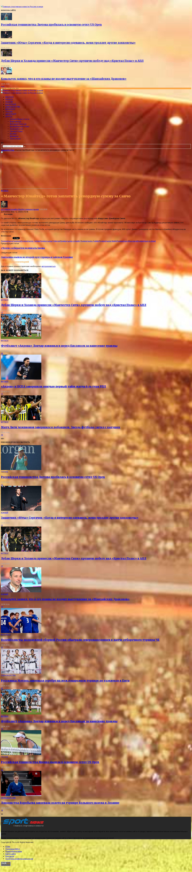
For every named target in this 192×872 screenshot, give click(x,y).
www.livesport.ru (19, 236)
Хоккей (9, 102)
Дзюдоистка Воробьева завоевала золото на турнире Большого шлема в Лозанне (60, 803)
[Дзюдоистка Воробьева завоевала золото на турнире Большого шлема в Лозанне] (21, 795)
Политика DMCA (12, 849)
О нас (7, 846)
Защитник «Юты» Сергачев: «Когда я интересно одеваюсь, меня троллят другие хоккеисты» (68, 42)
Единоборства (12, 107)
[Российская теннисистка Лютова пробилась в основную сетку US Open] (6, 19)
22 (2, 525)
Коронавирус (15, 121)
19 (2, 435)
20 (2, 647)
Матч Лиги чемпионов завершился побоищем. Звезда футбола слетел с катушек (60, 427)
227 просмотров (8, 209)
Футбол (9, 99)
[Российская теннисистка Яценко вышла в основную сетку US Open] (21, 754)
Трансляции (15, 138)
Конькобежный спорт (19, 126)
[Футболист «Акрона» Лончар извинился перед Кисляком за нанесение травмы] (21, 338)
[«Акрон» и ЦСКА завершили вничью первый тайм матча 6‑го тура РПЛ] (21, 379)
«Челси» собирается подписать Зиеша (23, 248)
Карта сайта (10, 854)
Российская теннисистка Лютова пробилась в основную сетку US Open (51, 24)
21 (2, 394)
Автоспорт (10, 114)
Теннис (9, 111)
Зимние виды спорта (19, 119)
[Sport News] (22, 6)
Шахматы (14, 136)
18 (2, 353)
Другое (8, 116)
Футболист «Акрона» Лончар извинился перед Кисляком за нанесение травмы (59, 345)
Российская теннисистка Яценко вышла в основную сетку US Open (50, 762)
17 (2, 312)
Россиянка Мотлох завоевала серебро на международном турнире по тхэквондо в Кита (65, 680)
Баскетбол (10, 104)
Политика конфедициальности (19, 858)
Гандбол (13, 133)
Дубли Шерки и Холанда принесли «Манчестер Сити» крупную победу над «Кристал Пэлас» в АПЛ (72, 60)
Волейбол (10, 109)
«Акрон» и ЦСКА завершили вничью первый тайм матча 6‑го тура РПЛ (53, 386)
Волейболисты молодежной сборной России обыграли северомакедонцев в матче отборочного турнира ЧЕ (80, 640)
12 (2, 484)
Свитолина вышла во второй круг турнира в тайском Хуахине (37, 257)
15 (2, 769)
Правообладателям (13, 851)
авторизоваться (48, 266)
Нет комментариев (30, 209)
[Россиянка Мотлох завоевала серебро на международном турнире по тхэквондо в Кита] (21, 673)
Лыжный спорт (17, 129)
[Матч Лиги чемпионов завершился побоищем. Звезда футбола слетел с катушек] (21, 419)
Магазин (9, 97)
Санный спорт (16, 131)
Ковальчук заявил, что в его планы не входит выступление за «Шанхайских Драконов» (63, 78)
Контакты (9, 856)
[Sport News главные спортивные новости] (23, 827)
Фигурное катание (18, 124)
